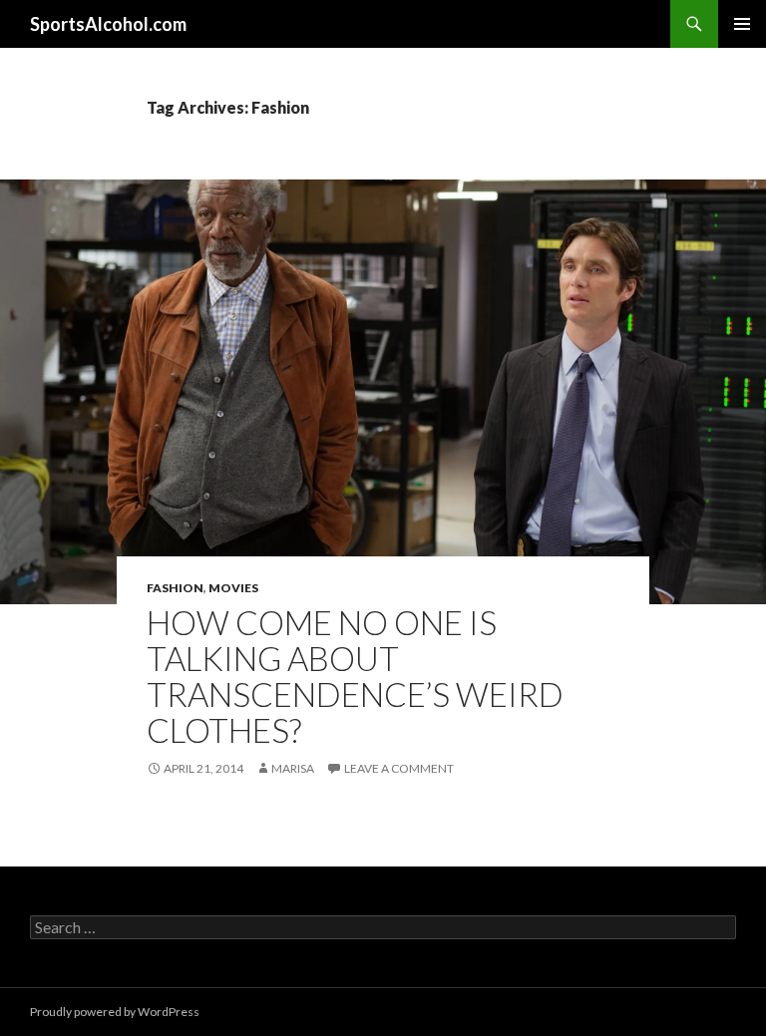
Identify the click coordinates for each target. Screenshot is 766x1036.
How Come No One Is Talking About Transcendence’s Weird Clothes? (355, 676)
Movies (233, 587)
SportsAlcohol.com (108, 24)
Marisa (292, 768)
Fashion (175, 587)
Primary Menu (742, 24)
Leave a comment (399, 768)
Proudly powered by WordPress (114, 1011)
